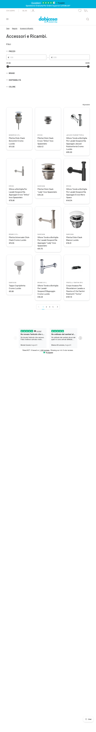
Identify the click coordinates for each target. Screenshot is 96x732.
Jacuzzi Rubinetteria (75, 135)
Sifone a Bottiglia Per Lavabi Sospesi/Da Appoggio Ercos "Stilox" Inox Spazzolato (19, 193)
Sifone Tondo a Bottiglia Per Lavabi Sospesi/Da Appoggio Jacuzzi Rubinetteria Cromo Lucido (76, 143)
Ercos (40, 135)
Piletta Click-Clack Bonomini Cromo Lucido (17, 141)
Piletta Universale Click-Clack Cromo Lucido (19, 238)
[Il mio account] (32, 10)
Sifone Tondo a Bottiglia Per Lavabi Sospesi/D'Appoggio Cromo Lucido (48, 289)
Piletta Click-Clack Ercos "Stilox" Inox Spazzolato (45, 141)
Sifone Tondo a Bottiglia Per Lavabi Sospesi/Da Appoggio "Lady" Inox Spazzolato (48, 241)
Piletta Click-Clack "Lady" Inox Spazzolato (47, 190)
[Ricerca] (88, 19)
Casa (7, 28)
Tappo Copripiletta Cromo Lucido (17, 286)
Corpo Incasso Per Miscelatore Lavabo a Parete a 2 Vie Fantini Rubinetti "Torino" (75, 289)
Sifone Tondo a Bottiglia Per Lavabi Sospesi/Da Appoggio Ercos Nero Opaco (76, 193)
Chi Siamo (10, 10)
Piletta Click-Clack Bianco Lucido (74, 238)
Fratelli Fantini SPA (74, 282)
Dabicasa (41, 186)
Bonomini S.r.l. (15, 135)
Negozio (14, 28)
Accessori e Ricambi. (26, 28)
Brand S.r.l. (14, 234)
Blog (24, 10)
